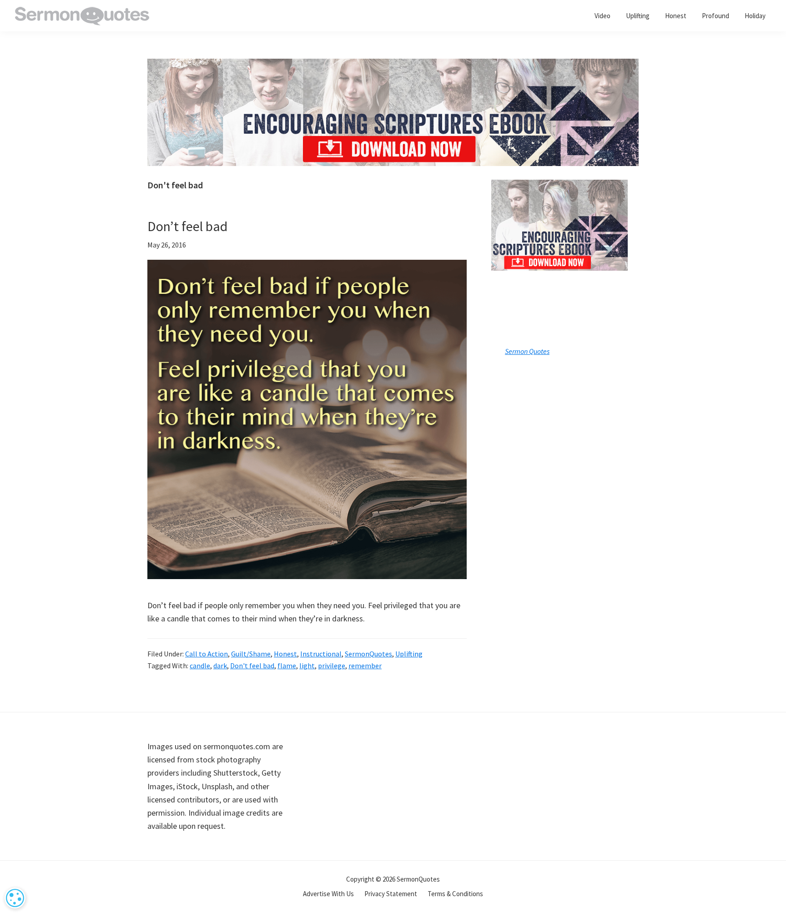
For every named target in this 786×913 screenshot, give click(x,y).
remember (365, 665)
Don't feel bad (252, 665)
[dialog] (15, 898)
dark (220, 665)
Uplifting (409, 653)
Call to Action (206, 653)
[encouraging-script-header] (393, 65)
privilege (331, 665)
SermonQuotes (368, 653)
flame (286, 665)
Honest (285, 653)
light (307, 665)
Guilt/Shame (251, 653)
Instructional (321, 653)
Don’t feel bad (187, 226)
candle (200, 665)
